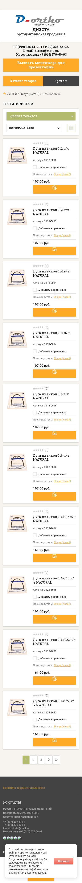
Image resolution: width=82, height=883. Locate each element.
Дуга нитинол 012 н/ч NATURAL (51, 212)
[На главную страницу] (40, 21)
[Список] (71, 128)
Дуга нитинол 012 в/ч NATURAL (51, 150)
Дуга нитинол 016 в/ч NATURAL (51, 396)
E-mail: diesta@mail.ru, (41, 51)
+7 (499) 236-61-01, (27, 47)
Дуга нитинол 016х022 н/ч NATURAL (53, 703)
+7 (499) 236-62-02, (55, 47)
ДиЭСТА (41, 29)
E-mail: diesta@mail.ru (16, 828)
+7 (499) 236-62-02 (14, 824)
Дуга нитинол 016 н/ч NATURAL (51, 457)
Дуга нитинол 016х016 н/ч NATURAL (53, 580)
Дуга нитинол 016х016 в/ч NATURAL (54, 519)
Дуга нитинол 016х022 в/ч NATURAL (54, 642)
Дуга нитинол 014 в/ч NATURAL (51, 273)
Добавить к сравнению (52, 167)
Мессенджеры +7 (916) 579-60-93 (41, 54)
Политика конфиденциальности (24, 787)
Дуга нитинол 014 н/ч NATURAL (51, 335)
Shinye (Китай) (62, 174)
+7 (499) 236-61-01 (14, 821)
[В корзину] (54, 189)
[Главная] (5, 94)
